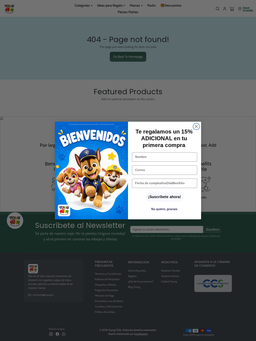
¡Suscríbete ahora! (164, 197)
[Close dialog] (196, 126)
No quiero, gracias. (164, 209)
